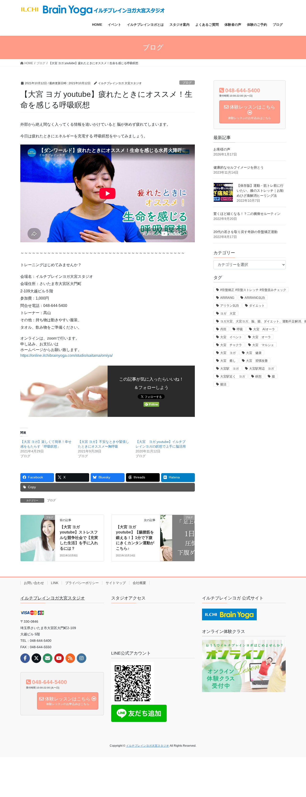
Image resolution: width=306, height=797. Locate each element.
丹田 (223, 329)
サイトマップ (116, 583)
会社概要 (139, 583)
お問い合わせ (34, 583)
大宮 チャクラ (231, 345)
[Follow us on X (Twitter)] (36, 658)
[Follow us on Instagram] (81, 658)
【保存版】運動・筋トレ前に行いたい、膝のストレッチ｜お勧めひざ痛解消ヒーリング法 (260, 190)
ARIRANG (227, 298)
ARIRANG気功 (255, 298)
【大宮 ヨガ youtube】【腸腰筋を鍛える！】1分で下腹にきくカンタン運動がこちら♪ (135, 537)
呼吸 (240, 329)
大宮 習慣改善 (257, 360)
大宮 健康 (254, 353)
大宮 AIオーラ (264, 329)
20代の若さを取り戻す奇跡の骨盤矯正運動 (245, 232)
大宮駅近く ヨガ (232, 376)
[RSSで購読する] (70, 658)
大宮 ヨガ (228, 353)
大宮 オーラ (261, 337)
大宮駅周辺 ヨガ (261, 368)
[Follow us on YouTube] (59, 658)
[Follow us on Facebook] (25, 658)
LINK (54, 583)
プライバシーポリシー (82, 583)
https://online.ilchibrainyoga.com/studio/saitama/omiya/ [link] (66, 355)
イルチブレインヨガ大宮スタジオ (52, 598)
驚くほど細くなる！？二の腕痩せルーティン (246, 214)
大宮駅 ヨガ (229, 368)
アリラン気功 (229, 305)
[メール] (47, 658)
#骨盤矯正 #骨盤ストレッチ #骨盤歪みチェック (253, 290)
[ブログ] (38, 532)
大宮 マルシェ (263, 345)
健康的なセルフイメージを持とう (238, 167)
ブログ (187, 82)
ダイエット (257, 305)
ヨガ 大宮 (228, 313)
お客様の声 (221, 149)
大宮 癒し (228, 360)
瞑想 (258, 376)
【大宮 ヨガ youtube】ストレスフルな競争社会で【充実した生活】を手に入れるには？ (79, 537)
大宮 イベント (231, 337)
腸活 (223, 384)
